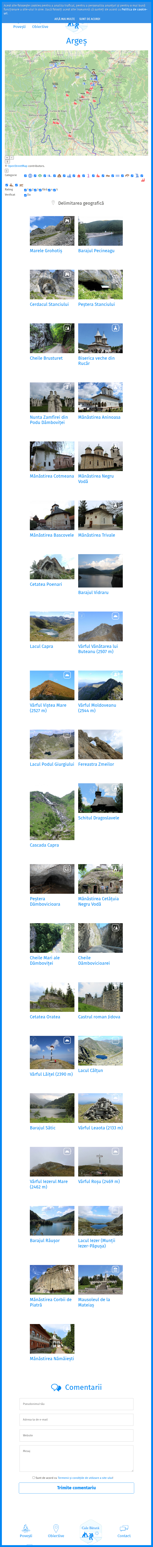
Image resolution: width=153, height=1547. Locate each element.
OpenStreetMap (17, 166)
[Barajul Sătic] (52, 1108)
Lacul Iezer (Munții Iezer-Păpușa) (96, 1243)
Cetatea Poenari (46, 585)
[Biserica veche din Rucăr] (100, 338)
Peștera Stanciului (96, 305)
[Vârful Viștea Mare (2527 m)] (52, 685)
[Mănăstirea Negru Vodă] (100, 456)
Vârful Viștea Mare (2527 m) (48, 708)
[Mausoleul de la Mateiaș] (100, 1280)
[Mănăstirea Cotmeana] (52, 456)
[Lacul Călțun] (100, 1050)
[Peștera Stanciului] (100, 284)
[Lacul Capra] (52, 626)
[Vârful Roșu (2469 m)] (100, 1162)
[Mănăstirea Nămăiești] (52, 1339)
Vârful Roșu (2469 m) (99, 1182)
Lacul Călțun (90, 1071)
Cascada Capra (44, 845)
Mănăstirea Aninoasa (99, 417)
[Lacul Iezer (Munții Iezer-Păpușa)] (100, 1221)
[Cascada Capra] (52, 811)
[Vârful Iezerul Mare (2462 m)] (52, 1162)
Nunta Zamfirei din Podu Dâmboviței (49, 420)
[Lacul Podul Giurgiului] (52, 744)
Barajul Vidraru (93, 593)
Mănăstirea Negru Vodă (96, 479)
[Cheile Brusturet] (52, 338)
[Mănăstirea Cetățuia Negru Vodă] (100, 879)
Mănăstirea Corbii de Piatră (51, 1302)
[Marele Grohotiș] (52, 231)
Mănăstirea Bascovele (52, 535)
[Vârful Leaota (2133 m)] (100, 1108)
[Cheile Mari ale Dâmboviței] (52, 938)
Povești (26, 1536)
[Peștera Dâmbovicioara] (52, 879)
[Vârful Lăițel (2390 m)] (52, 1052)
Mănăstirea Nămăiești (52, 1359)
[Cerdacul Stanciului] (52, 284)
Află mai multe (64, 19)
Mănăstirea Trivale (96, 535)
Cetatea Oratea (45, 1017)
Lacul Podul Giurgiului (52, 764)
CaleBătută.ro (91, 1532)
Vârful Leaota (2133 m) (100, 1128)
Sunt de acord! (89, 19)
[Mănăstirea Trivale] (100, 515)
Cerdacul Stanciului (49, 305)
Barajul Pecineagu (96, 251)
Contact (124, 1536)
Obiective (56, 1536)
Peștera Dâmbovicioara (45, 902)
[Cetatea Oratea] (52, 997)
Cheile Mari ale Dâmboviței (45, 961)
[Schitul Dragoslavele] (100, 798)
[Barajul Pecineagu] (100, 231)
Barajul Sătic (42, 1128)
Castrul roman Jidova (99, 1017)
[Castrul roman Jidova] (100, 997)
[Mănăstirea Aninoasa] (100, 397)
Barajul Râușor (45, 1241)
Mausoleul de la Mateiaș (94, 1302)
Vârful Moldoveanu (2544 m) (97, 708)
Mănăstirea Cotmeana (52, 476)
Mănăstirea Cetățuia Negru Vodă (98, 902)
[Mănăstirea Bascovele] (52, 515)
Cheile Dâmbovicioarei (94, 961)
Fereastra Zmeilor (96, 764)
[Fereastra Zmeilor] (100, 744)
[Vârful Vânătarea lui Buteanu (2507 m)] (100, 626)
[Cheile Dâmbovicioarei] (100, 938)
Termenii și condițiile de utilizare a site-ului (85, 1478)
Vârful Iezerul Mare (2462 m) (49, 1184)
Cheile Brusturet (46, 358)
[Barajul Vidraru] (100, 571)
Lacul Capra (41, 647)
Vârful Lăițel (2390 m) (51, 1074)
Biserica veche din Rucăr (96, 361)
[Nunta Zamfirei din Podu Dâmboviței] (52, 397)
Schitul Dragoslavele (98, 818)
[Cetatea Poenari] (52, 566)
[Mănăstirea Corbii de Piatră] (52, 1280)
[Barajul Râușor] (52, 1221)
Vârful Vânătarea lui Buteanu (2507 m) (98, 649)
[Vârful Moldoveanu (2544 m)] (100, 685)
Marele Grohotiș (46, 251)
